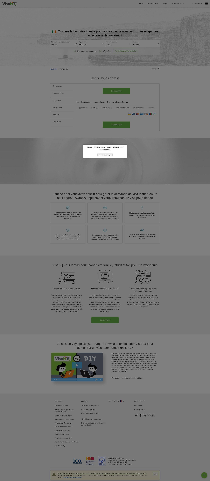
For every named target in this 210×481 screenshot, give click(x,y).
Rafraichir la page (105, 155)
